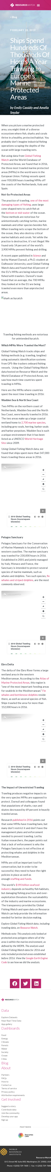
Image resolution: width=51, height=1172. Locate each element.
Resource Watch (29, 927)
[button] (38, 5)
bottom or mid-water (18, 212)
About (6, 1068)
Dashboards (10, 1028)
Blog (4, 1063)
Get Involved (11, 1099)
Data (5, 1010)
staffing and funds (20, 878)
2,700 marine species (33, 422)
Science (37, 255)
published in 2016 (23, 819)
